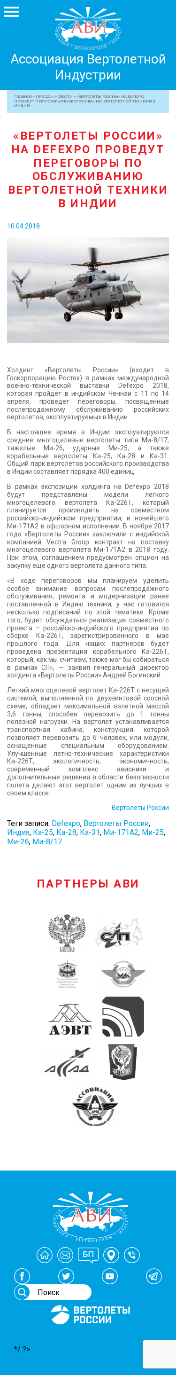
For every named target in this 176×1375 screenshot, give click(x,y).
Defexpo (66, 823)
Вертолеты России (140, 807)
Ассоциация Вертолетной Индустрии (88, 67)
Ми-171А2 (120, 832)
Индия (18, 832)
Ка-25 (43, 832)
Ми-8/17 (47, 841)
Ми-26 (18, 841)
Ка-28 (66, 832)
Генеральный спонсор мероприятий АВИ (90, 1335)
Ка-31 (90, 832)
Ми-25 (153, 832)
